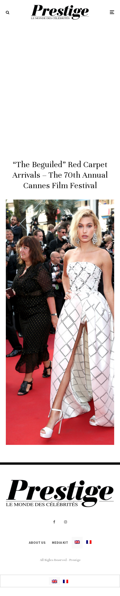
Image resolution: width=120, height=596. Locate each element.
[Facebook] (54, 522)
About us (37, 542)
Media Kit (60, 542)
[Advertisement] (60, 87)
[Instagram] (65, 522)
